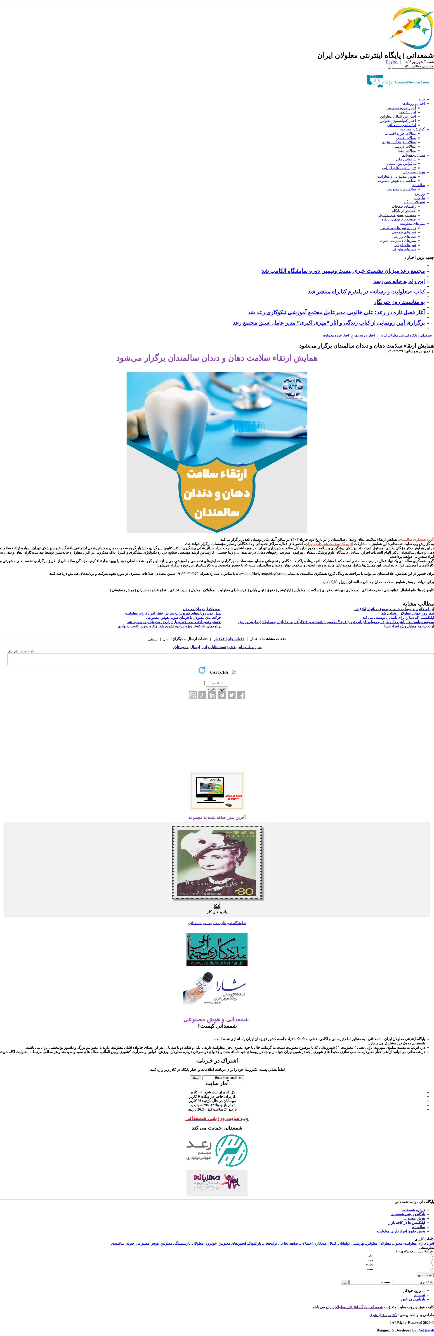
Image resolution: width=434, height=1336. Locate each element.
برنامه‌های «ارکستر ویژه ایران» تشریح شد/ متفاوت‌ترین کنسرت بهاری (169, 626)
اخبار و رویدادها (413, 103)
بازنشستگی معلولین (175, 1243)
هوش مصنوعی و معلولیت (396, 176)
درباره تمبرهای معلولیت (398, 228)
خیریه (130, 1243)
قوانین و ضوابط (413, 155)
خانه (422, 99)
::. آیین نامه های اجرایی (399, 168)
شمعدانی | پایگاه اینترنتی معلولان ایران (354, 1307)
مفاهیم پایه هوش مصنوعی (396, 181)
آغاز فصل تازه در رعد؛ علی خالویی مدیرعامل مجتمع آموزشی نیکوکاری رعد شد (336, 312)
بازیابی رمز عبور (413, 1299)
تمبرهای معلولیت (412, 223)
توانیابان (344, 1243)
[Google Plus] (202, 695)
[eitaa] (193, 695)
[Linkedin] (212, 695)
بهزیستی (357, 1243)
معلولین (372, 1243)
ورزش (420, 193)
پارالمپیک (254, 1243)
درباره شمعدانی (413, 1210)
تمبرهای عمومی (404, 232)
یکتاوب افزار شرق (383, 1315)
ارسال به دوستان (186, 647)
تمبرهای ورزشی (404, 236)
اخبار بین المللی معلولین (398, 116)
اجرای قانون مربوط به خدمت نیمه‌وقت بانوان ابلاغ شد (394, 609)
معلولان (385, 1243)
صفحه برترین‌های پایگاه (399, 219)
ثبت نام (419, 1295)
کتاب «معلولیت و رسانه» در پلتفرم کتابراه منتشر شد (366, 292)
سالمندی (418, 185)
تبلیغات (419, 198)
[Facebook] (241, 695)
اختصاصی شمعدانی (401, 125)
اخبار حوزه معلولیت (401, 108)
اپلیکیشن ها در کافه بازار (407, 1223)
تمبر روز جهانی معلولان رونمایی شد (407, 613)
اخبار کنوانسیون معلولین (398, 121)
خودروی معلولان (204, 1243)
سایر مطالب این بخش (245, 647)
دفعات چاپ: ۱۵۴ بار (229, 639)
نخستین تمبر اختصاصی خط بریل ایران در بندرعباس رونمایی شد (174, 622)
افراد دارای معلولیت (419, 1243)
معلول (397, 1243)
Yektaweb (426, 1330)
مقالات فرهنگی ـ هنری (399, 142)
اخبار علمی (407, 112)
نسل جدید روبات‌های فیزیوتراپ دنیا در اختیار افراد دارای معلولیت (173, 613)
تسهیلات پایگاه (414, 202)
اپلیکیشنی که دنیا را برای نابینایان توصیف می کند (398, 617)
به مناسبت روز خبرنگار (399, 302)
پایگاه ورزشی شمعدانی (408, 1214)
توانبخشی (270, 1243)
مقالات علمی (406, 138)
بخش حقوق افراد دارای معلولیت (401, 1231)
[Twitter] (232, 695)
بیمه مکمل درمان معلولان (202, 609)
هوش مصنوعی (414, 172)
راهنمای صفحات (404, 206)
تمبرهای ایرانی (405, 245)
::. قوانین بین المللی (401, 163)
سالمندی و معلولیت (401, 189)
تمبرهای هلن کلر (404, 249)
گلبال (332, 1243)
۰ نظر (153, 639)
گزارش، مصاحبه (412, 129)
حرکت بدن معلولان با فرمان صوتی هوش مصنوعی (183, 617)
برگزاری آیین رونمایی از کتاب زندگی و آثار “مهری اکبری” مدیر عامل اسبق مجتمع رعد (329, 323)
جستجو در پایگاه (404, 211)
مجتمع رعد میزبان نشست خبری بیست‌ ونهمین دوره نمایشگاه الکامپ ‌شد (343, 271)
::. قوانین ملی (406, 159)
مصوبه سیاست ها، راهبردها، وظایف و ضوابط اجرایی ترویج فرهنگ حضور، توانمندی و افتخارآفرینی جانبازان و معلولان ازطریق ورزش (336, 622)
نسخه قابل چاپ (214, 647)
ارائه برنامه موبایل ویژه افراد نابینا (409, 626)
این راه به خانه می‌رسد (399, 281)
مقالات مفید (407, 151)
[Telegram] (222, 695)
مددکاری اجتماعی (313, 1243)
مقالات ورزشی (404, 146)
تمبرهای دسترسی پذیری (398, 241)
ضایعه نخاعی (288, 1243)
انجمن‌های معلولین (232, 1243)
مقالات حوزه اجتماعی (399, 133)
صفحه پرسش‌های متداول (397, 215)
